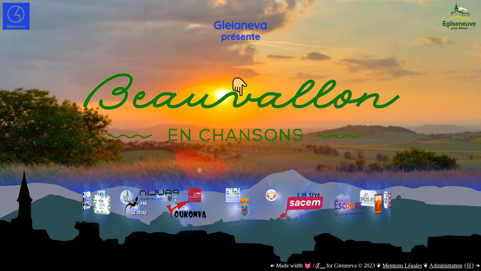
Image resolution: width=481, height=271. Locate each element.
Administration (445, 266)
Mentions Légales (402, 266)
